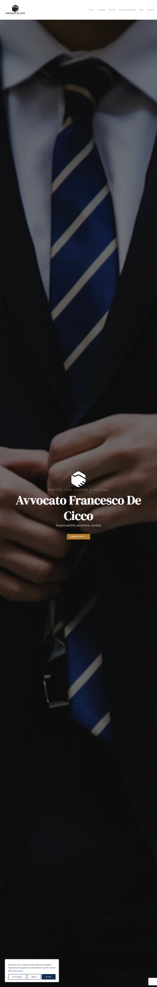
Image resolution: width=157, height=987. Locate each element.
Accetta (48, 977)
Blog (141, 9)
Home (91, 9)
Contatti (150, 9)
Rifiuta (34, 977)
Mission (112, 9)
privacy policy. (18, 971)
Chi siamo (101, 9)
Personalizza (17, 977)
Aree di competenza (127, 9)
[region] (32, 970)
